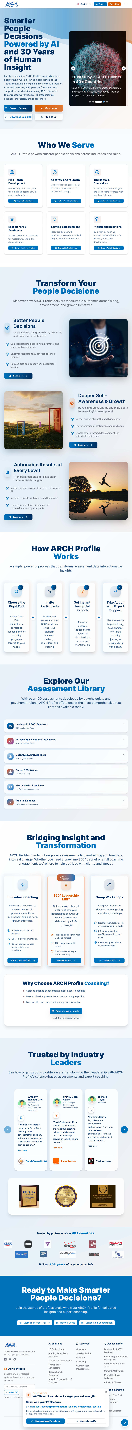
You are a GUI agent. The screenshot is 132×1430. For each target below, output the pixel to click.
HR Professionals (56, 1349)
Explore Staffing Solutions (67, 248)
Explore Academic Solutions (25, 248)
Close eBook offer (88, 1421)
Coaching (81, 1349)
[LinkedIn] (5, 1359)
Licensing (81, 1361)
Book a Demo (67, 1322)
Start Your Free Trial (34, 1322)
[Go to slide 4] (101, 102)
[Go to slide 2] (95, 102)
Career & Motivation (114, 1371)
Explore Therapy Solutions (110, 201)
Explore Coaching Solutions (68, 201)
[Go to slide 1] (92, 102)
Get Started (100, 4)
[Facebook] (14, 1359)
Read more (22, 1150)
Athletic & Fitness (112, 1382)
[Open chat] (125, 1423)
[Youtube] (10, 1359)
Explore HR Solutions (25, 201)
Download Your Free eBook (47, 1421)
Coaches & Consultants (60, 1360)
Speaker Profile (83, 1353)
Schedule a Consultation (99, 1322)
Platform (80, 1357)
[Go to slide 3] (98, 102)
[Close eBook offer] (106, 1392)
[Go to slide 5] (104, 102)
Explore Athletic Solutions (110, 248)
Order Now (114, 4)
